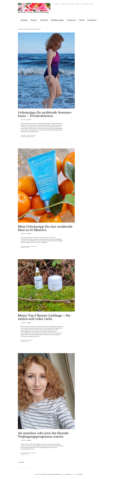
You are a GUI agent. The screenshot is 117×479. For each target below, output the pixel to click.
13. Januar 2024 (23, 340)
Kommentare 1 (30, 340)
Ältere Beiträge (21, 462)
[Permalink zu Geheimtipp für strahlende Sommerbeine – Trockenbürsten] (46, 108)
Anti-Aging (23, 136)
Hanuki (29, 119)
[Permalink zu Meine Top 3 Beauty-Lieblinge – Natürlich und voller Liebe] (46, 311)
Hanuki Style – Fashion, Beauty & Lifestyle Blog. (50, 474)
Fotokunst (91, 20)
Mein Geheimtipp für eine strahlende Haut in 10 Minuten (45, 228)
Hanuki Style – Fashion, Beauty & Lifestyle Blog (33, 12)
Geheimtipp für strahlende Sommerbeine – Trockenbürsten (45, 114)
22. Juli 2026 (23, 135)
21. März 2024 (23, 246)
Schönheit (32, 136)
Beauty (34, 20)
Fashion (24, 20)
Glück (81, 20)
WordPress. (69, 474)
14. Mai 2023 (23, 452)
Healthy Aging (57, 20)
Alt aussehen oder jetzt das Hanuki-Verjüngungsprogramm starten (43, 434)
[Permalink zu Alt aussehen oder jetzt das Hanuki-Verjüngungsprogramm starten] (46, 428)
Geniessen (71, 20)
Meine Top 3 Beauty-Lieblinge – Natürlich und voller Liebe (44, 317)
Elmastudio (80, 474)
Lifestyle (44, 20)
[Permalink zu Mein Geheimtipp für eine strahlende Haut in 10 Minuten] (46, 222)
